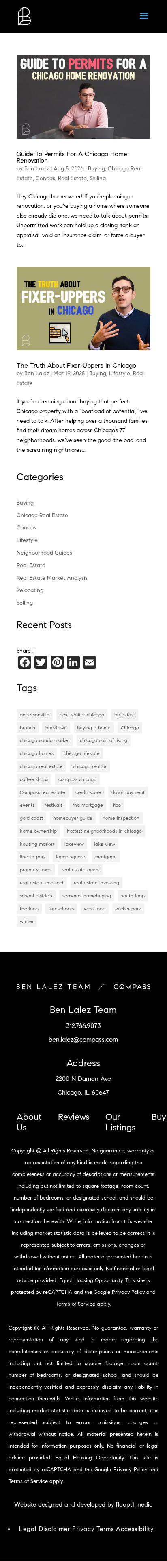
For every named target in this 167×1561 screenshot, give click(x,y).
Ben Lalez (36, 168)
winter (27, 921)
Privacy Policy (128, 1292)
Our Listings (120, 1122)
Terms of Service (75, 1304)
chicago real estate (41, 766)
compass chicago (77, 779)
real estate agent (81, 869)
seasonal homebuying (86, 896)
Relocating (30, 590)
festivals (53, 805)
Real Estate (72, 178)
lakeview (74, 844)
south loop (133, 896)
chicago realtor (90, 766)
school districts (36, 896)
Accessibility (135, 1529)
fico (117, 805)
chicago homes (37, 753)
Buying (96, 168)
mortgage (106, 856)
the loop (29, 909)
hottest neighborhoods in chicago (104, 831)
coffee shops (34, 779)
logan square (70, 856)
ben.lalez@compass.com (83, 1039)
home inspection (121, 818)
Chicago (130, 728)
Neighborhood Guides (44, 552)
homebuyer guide (72, 818)
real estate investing (96, 883)
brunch (27, 728)
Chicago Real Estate (42, 515)
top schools (61, 909)
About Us (29, 1122)
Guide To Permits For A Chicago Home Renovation (72, 157)
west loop (94, 909)
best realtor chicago (82, 715)
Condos (45, 178)
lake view (104, 844)
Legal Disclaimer (44, 1529)
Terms (105, 1529)
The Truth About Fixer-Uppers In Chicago (76, 365)
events (27, 805)
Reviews (73, 1116)
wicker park (128, 909)
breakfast (124, 715)
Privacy (83, 1529)
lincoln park (33, 856)
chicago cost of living (103, 740)
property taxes (35, 869)
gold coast (31, 818)
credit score (88, 792)
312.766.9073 (83, 1026)
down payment (128, 792)
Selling (98, 178)
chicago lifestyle (82, 753)
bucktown (56, 728)
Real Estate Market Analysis (52, 578)
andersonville (34, 715)
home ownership (38, 831)
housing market (37, 844)
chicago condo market (45, 740)
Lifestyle (119, 373)
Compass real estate (42, 792)
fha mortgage (88, 805)
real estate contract (42, 883)
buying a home (94, 728)
